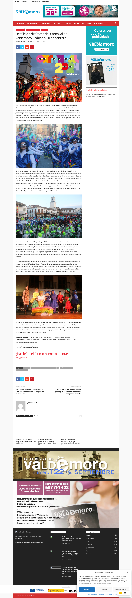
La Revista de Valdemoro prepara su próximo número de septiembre (26, 441)
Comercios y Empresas (75, 23)
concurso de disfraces (44, 368)
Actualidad (32, 23)
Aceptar (86, 589)
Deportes (88, 551)
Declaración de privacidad (105, 594)
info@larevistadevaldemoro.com (33, 542)
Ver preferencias (120, 589)
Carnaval (33, 368)
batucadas (26, 368)
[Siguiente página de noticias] (81, 416)
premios (70, 368)
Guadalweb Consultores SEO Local (25, 595)
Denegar (104, 589)
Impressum (116, 594)
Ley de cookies (92, 594)
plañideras (63, 368)
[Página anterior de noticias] (78, 416)
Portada (20, 23)
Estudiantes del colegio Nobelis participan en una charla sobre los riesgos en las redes (68, 391)
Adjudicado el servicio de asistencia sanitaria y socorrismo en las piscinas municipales (30, 391)
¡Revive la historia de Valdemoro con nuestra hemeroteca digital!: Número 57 (47, 442)
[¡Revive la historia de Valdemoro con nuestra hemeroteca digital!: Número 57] (48, 427)
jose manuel (21, 41)
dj (58, 368)
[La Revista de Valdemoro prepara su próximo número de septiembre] (26, 427)
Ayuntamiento (90, 548)
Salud (87, 541)
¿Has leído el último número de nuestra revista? (45, 355)
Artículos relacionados (24, 416)
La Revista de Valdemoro (32, 30)
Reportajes (45, 23)
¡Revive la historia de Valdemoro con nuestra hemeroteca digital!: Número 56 (70, 442)
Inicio (17, 28)
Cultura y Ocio (23, 28)
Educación (89, 544)
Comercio (88, 554)
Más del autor (38, 416)
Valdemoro (44, 30)
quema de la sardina (21, 369)
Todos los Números (95, 23)
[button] (128, 572)
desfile (54, 368)
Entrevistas (58, 23)
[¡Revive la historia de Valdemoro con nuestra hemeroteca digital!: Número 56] (71, 427)
